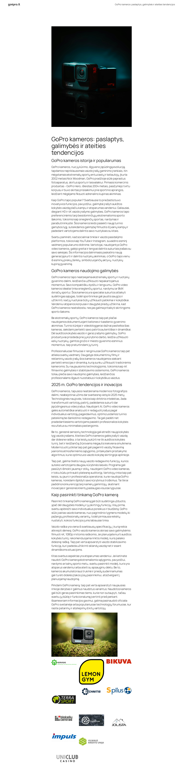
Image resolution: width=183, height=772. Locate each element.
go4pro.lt (14, 4)
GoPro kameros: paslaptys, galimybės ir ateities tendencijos (145, 4)
